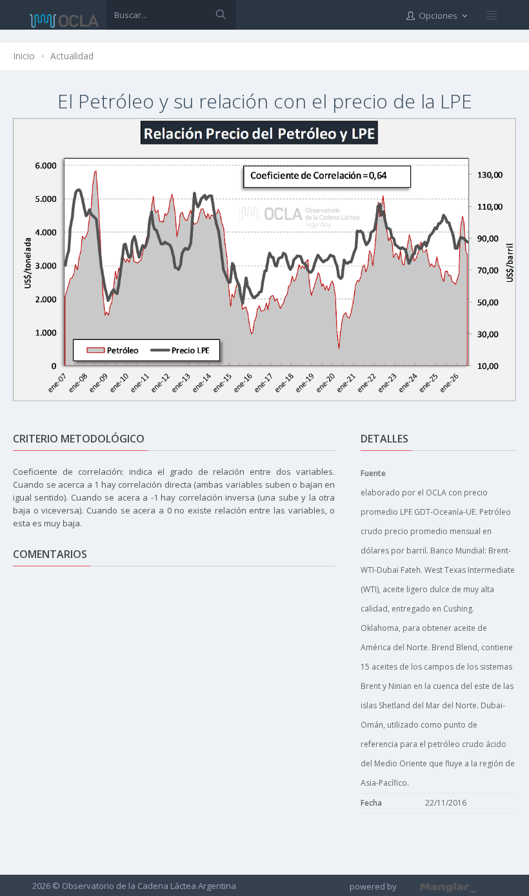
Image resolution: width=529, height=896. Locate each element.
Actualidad (72, 56)
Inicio (24, 56)
